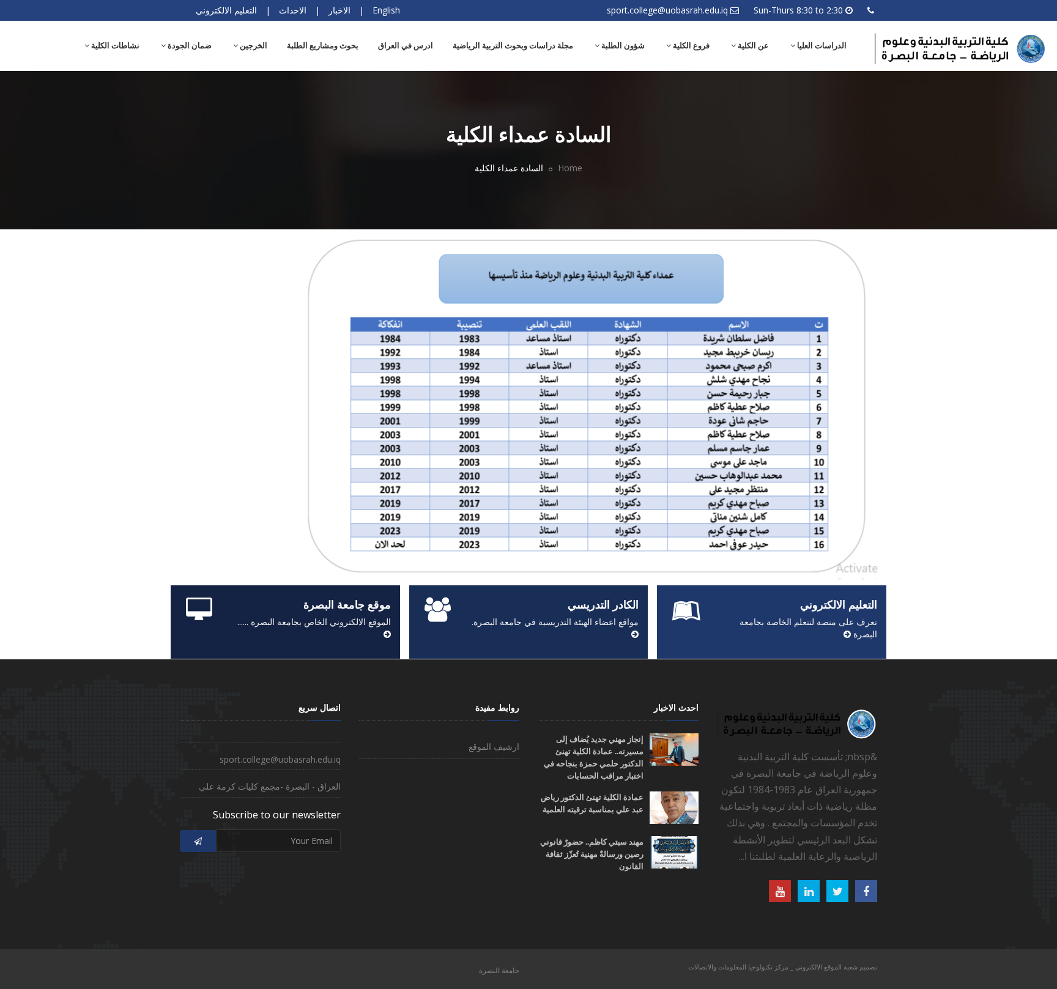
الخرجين (252, 45)
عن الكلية (752, 45)
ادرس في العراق (405, 45)
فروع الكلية (690, 45)
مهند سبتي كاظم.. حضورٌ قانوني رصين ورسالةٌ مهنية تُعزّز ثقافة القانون (591, 854)
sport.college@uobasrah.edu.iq (667, 10)
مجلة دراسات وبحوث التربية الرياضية (513, 45)
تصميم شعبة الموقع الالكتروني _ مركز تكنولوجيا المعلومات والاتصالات (782, 966)
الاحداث (292, 10)
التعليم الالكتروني (226, 10)
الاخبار (339, 10)
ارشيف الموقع (494, 746)
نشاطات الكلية (114, 45)
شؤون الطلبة (622, 45)
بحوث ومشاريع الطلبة (322, 45)
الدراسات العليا (821, 45)
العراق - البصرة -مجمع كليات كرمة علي (270, 786)
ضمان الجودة (189, 45)
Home (570, 168)
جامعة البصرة (499, 970)
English (386, 10)
